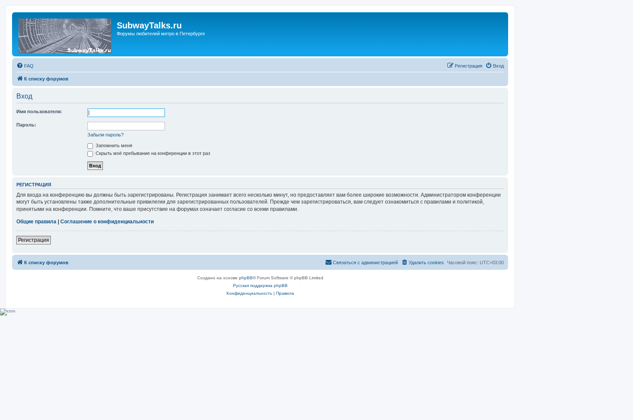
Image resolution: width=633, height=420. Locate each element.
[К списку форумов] (65, 34)
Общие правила (36, 222)
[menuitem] (25, 66)
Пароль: (26, 124)
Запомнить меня (113, 145)
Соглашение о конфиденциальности (107, 222)
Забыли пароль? (105, 134)
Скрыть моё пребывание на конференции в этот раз (152, 153)
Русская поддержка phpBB (260, 285)
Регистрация (33, 240)
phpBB (246, 277)
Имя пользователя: (39, 111)
